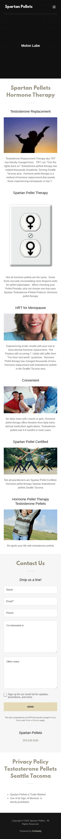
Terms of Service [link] (32, 720)
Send (30, 707)
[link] (19, 7)
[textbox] (30, 590)
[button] (54, 7)
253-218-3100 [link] (30, 740)
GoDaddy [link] (36, 831)
